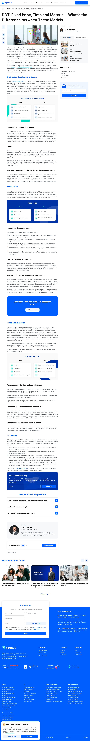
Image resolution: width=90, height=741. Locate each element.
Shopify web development (8, 687)
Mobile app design (72, 689)
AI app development (28, 689)
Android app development (74, 695)
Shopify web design (6, 691)
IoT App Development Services (75, 703)
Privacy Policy (36, 627)
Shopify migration (6, 709)
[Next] (86, 560)
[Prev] (82, 560)
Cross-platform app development (75, 701)
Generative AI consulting (29, 699)
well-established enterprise (25, 67)
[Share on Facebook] (3, 42)
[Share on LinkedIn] (3, 38)
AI (31, 2)
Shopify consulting (6, 707)
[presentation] (67, 37)
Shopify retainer (5, 695)
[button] (32, 501)
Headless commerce (7, 719)
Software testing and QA (51, 697)
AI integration (27, 691)
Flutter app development (73, 697)
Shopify (26, 2)
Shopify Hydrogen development (9, 705)
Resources (54, 2)
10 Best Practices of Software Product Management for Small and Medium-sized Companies (44, 586)
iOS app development (73, 699)
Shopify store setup (6, 701)
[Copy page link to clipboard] (3, 34)
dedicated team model (18, 81)
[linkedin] (39, 655)
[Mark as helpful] (23, 545)
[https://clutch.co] (12, 669)
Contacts (86, 737)
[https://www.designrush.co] (78, 669)
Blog (8, 8)
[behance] (45, 655)
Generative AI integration (30, 693)
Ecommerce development (8, 715)
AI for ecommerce (28, 701)
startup (13, 67)
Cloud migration (49, 699)
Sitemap (68, 737)
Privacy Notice (10, 733)
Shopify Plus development (8, 689)
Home (3, 8)
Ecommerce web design (7, 717)
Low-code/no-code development (54, 701)
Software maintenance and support (54, 691)
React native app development (75, 691)
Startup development (51, 695)
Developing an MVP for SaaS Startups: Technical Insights (15, 585)
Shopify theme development (8, 697)
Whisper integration (28, 695)
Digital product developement (53, 689)
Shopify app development (8, 693)
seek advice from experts (22, 468)
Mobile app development (74, 687)
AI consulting (27, 697)
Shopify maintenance (7, 699)
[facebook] (42, 655)
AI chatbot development (29, 687)
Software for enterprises (51, 693)
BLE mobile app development (74, 693)
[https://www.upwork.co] (56, 669)
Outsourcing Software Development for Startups (74, 585)
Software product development (53, 687)
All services (39, 2)
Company (62, 2)
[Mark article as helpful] (3, 27)
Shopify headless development (9, 703)
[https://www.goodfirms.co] (34, 669)
